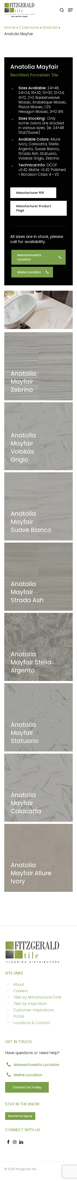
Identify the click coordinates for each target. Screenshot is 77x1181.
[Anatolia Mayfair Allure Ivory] (38, 858)
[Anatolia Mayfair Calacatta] (38, 788)
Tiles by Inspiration (30, 1003)
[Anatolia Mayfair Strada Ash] (38, 577)
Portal (18, 1016)
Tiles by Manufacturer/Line (37, 997)
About (18, 984)
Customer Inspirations (33, 1010)
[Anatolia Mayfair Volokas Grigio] (38, 436)
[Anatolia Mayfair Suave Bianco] (38, 506)
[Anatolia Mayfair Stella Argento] (38, 647)
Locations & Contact (31, 1022)
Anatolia (50, 27)
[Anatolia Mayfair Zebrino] (38, 366)
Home (9, 27)
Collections (29, 27)
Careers (20, 990)
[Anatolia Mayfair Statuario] (38, 717)
